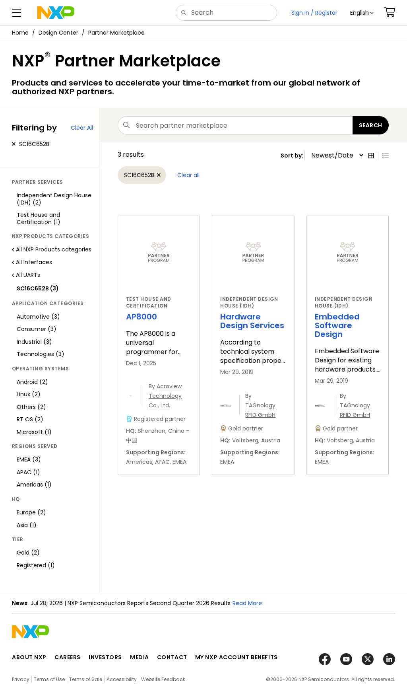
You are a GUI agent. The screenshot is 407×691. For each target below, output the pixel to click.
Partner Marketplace (116, 33)
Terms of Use (49, 679)
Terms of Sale (85, 679)
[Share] (398, 57)
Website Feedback (163, 679)
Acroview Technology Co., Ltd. (165, 395)
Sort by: (292, 156)
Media (139, 657)
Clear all (188, 175)
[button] (362, 13)
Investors (105, 657)
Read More (247, 603)
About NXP (29, 657)
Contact (172, 657)
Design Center (58, 33)
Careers (67, 657)
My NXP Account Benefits (236, 657)
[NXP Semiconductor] (55, 12)
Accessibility (122, 679)
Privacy (20, 679)
